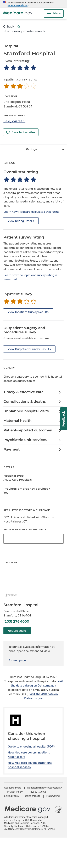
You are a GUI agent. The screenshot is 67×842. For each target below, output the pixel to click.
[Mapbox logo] (12, 595)
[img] (20, 67)
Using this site (32, 796)
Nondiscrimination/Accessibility (44, 787)
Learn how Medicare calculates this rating (31, 211)
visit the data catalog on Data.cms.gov (37, 683)
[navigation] (33, 149)
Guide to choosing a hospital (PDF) (31, 746)
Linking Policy (11, 796)
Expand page (17, 660)
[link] (33, 392)
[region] (33, 583)
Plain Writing (53, 796)
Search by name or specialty (24, 529)
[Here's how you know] (33, 4)
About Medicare (12, 787)
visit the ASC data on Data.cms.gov (41, 696)
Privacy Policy (15, 791)
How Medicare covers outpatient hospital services (30, 765)
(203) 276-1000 (14, 121)
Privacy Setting (37, 792)
